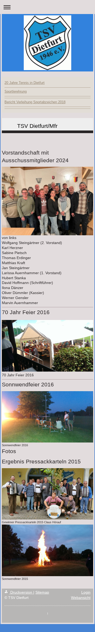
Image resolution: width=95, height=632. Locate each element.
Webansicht (81, 597)
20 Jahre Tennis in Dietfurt (24, 83)
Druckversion (21, 592)
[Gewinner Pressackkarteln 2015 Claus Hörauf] (47, 494)
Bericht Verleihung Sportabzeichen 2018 (34, 102)
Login (86, 592)
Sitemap (42, 592)
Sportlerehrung (15, 91)
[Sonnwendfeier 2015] (47, 550)
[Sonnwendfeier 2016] (47, 417)
